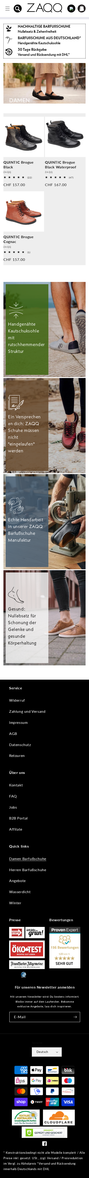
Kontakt (16, 785)
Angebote (17, 880)
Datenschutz (20, 744)
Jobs (13, 807)
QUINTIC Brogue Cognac (18, 239)
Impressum (18, 722)
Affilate (15, 829)
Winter (15, 903)
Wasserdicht (20, 892)
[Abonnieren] (75, 1017)
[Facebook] (44, 1144)
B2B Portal (18, 818)
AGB (13, 733)
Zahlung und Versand (27, 711)
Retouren (17, 755)
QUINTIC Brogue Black (18, 164)
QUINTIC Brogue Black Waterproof (60, 164)
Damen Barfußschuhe (27, 858)
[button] (18, 9)
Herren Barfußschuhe (27, 870)
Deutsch (42, 1052)
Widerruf (17, 700)
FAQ (13, 796)
